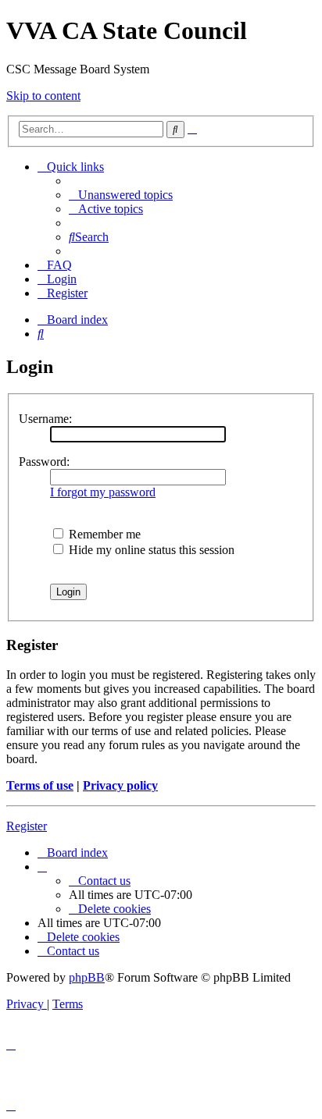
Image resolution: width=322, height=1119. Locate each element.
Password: (44, 461)
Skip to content (43, 95)
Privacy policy (120, 785)
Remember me (103, 534)
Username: (45, 418)
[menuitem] (121, 194)
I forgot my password (103, 492)
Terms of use (39, 785)
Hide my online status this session (150, 549)
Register (26, 826)
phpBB (87, 977)
